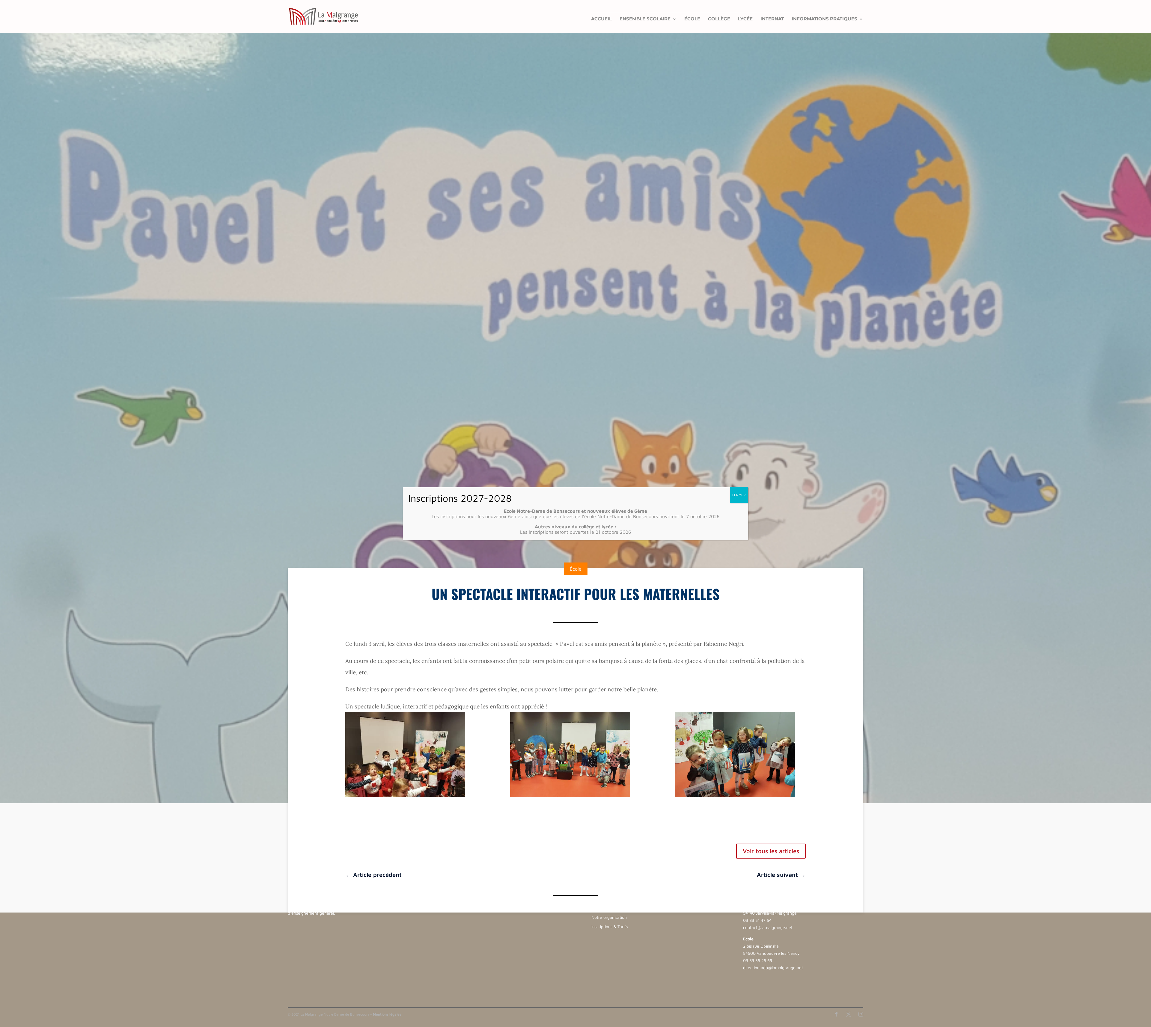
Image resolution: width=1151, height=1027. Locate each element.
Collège (719, 19)
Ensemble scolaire (645, 19)
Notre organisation (609, 917)
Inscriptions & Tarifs (609, 926)
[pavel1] (410, 754)
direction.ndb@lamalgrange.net (773, 967)
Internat (772, 19)
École (692, 19)
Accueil (601, 19)
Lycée (745, 19)
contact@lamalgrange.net (768, 927)
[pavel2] (575, 754)
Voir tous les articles (771, 850)
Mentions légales (387, 1014)
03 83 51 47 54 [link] (757, 920)
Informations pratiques (824, 19)
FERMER (739, 495)
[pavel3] (740, 754)
